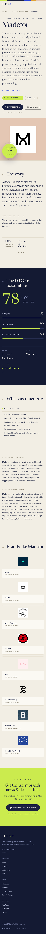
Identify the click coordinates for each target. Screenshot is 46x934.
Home (4, 11)
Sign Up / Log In (7, 895)
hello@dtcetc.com (8, 849)
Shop (4, 863)
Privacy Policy (6, 928)
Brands (4, 866)
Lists (3, 874)
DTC (7, 4)
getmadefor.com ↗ (11, 91)
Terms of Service (20, 928)
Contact (5, 888)
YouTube (5, 905)
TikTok (4, 912)
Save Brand (35, 107)
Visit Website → (12, 107)
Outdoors (31, 98)
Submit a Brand (7, 891)
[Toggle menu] (41, 4)
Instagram (7, 112)
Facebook (18, 112)
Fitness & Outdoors (19, 11)
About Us (5, 884)
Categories (6, 870)
